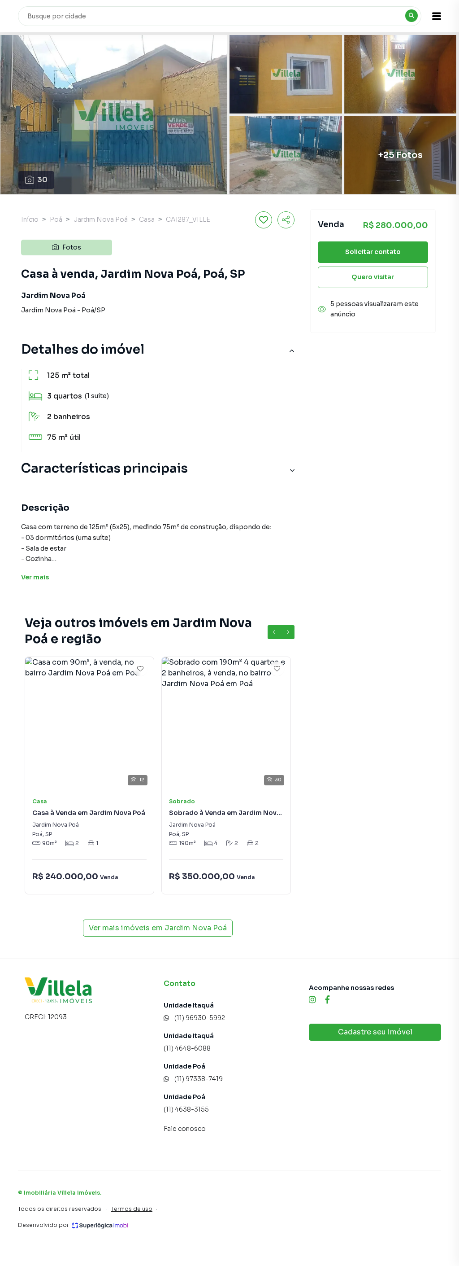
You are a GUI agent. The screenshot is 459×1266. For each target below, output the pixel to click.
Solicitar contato (373, 252)
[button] (436, 16)
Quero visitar (372, 277)
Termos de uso (131, 1208)
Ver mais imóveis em (158, 928)
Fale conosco (185, 1129)
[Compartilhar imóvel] (285, 219)
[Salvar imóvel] (263, 219)
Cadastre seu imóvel (375, 1032)
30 (42, 179)
